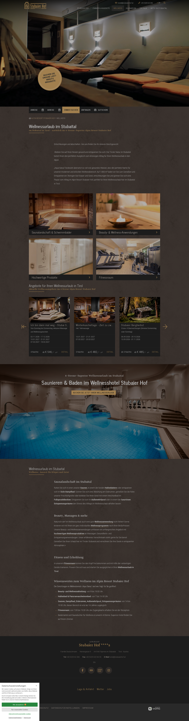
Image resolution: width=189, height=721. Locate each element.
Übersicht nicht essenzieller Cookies (20, 714)
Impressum (27, 718)
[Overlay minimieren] (36, 686)
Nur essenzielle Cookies (19, 709)
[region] (20, 694)
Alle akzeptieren (18, 705)
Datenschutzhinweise (15, 718)
